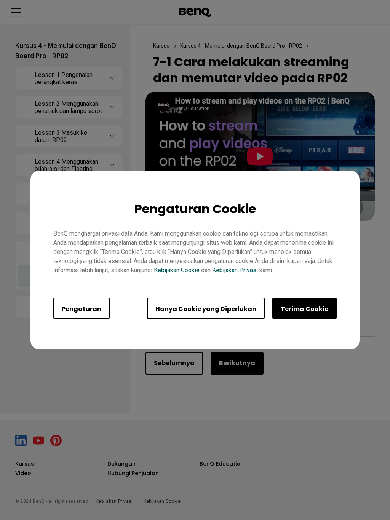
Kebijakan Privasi (235, 270)
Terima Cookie (304, 309)
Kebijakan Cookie (177, 270)
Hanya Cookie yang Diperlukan (205, 309)
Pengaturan (81, 309)
